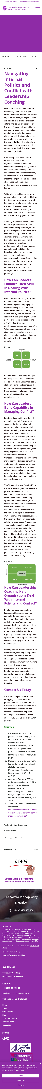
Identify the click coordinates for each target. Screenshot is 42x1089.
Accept (20, 1076)
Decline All (21, 1080)
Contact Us (6, 1025)
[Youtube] (7, 1038)
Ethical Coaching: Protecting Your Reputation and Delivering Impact (21, 880)
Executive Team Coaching (12, 976)
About (4, 1008)
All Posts (5, 56)
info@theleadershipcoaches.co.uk (29, 1)
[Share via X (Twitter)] (11, 837)
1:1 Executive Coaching (11, 973)
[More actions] (36, 68)
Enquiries (21, 902)
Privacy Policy (19, 1070)
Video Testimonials (9, 1018)
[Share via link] (22, 837)
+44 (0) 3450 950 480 (11, 1)
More (33, 56)
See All (35, 849)
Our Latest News (20, 56)
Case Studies (7, 1011)
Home (4, 1005)
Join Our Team (8, 1021)
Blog (4, 1015)
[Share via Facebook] (5, 837)
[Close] (39, 1065)
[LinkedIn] (4, 1038)
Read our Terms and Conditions (13, 955)
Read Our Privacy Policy (11, 952)
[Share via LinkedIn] (16, 837)
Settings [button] (21, 1085)
